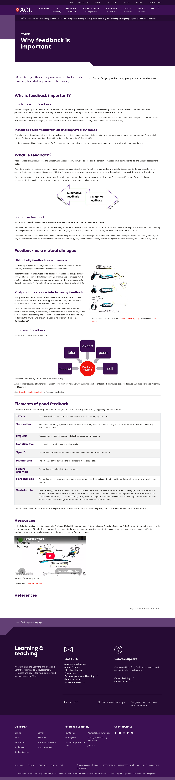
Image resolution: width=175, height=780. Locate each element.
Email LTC (73, 702)
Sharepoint (138, 3)
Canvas (18, 732)
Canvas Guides (121, 681)
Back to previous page (31, 622)
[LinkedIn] (128, 732)
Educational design (73, 670)
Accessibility (19, 765)
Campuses (44, 8)
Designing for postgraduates (133, 18)
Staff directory (154, 3)
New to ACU (70, 732)
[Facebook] (115, 732)
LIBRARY (98, 3)
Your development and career (75, 744)
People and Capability (71, 10)
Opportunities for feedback (30, 392)
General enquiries (72, 679)
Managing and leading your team (97, 739)
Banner (41, 732)
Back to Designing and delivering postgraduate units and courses (124, 78)
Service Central (111, 3)
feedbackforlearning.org (129, 318)
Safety (62, 765)
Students (126, 3)
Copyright (32, 765)
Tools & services (141, 10)
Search (154, 8)
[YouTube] (132, 732)
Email (17, 737)
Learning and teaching (51, 18)
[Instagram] (124, 732)
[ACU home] (24, 10)
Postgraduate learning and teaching (102, 18)
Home (71, 3)
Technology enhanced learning (79, 676)
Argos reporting (45, 747)
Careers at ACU (84, 3)
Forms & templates (127, 10)
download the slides (35, 583)
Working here (70, 737)
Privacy (54, 765)
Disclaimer (43, 765)
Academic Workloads (47, 742)
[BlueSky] (120, 732)
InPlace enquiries (72, 682)
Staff (22, 18)
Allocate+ (42, 737)
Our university (56, 10)
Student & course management (91, 10)
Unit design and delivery (73, 18)
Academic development (75, 664)
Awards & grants (72, 667)
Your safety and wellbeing (99, 732)
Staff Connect (21, 747)
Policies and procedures (111, 10)
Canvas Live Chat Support (114, 702)
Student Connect (22, 752)
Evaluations (70, 673)
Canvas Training (122, 678)
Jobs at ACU (93, 745)
